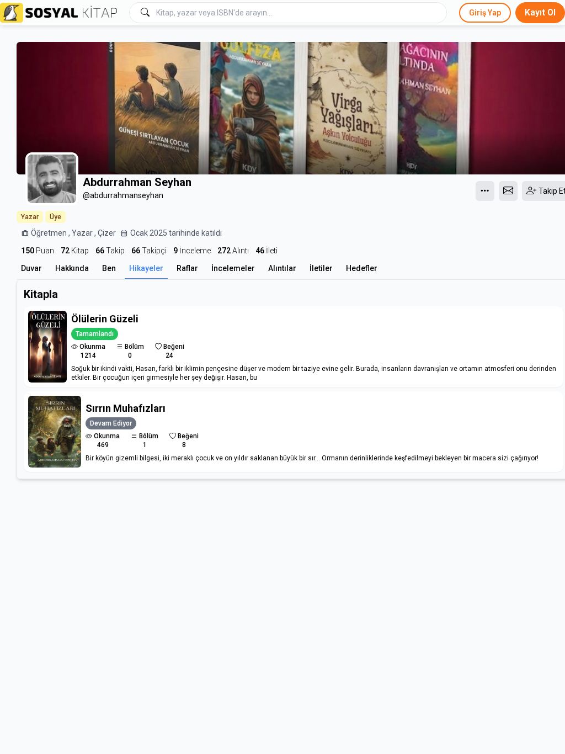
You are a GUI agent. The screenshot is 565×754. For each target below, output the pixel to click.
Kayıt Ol (540, 12)
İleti (266, 250)
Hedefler (361, 268)
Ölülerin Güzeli (104, 319)
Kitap (75, 250)
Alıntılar (282, 268)
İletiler (321, 268)
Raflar (187, 268)
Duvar (31, 268)
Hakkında (72, 268)
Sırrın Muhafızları (126, 408)
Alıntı (233, 250)
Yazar (30, 217)
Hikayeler (146, 268)
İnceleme (192, 250)
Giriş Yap (485, 12)
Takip (110, 250)
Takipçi (149, 250)
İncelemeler (233, 268)
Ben (109, 268)
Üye (55, 217)
